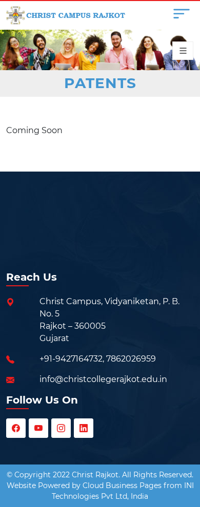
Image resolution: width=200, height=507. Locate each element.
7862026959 (131, 359)
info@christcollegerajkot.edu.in (103, 379)
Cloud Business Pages (122, 485)
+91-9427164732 (71, 359)
